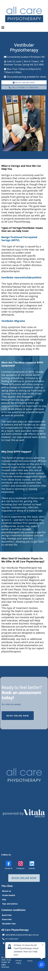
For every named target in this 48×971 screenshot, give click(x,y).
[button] (2, 27)
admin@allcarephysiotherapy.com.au (22, 934)
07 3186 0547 (11, 938)
